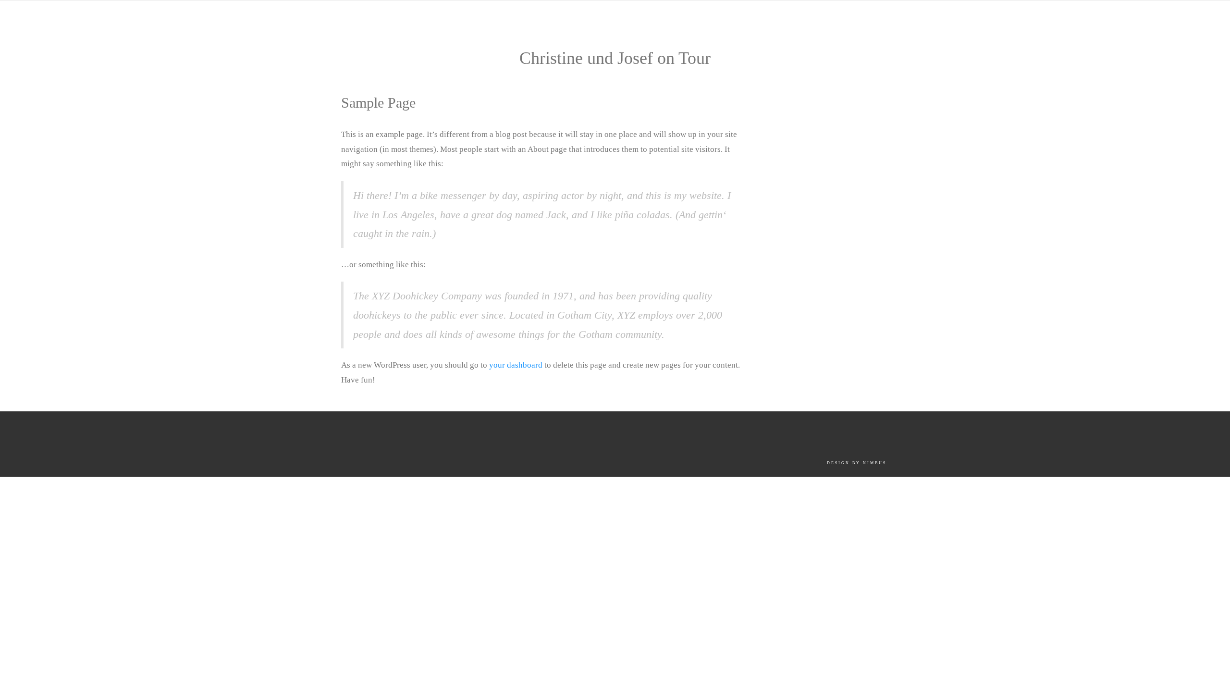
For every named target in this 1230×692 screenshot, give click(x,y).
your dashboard (515, 365)
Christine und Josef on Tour (615, 58)
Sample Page (378, 103)
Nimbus (874, 463)
